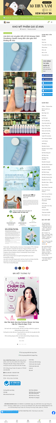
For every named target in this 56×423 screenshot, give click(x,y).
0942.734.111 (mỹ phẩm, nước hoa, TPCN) (49, 90)
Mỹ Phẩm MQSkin (33, 390)
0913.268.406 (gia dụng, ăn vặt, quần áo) (49, 83)
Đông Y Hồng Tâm (46, 125)
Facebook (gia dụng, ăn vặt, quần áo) (49, 75)
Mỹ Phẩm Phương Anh (47, 174)
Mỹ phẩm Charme (46, 146)
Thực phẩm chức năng (47, 44)
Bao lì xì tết (44, 52)
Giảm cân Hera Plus (46, 130)
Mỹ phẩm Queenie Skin (47, 177)
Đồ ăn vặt (44, 50)
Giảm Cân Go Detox (46, 128)
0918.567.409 (8, 17)
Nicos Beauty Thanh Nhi (47, 187)
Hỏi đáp (5, 392)
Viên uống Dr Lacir (46, 214)
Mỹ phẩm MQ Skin (46, 167)
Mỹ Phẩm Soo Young (34, 395)
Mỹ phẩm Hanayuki (46, 161)
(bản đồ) (42, 17)
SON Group (44, 203)
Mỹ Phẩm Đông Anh (46, 152)
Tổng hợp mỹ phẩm (31, 29)
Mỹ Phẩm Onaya (45, 172)
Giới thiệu (31, 359)
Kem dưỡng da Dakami (47, 138)
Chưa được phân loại (46, 123)
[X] (19, 268)
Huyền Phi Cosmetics (46, 135)
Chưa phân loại (45, 55)
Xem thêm (21, 340)
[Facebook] (16, 268)
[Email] (23, 268)
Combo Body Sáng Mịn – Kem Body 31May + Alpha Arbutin (47, 259)
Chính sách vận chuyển (34, 364)
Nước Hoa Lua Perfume (47, 194)
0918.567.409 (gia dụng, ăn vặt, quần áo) (49, 86)
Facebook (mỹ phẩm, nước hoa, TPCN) (49, 79)
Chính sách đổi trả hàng (35, 362)
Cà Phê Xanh (45, 118)
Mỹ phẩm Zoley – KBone (47, 182)
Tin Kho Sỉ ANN (45, 209)
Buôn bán (44, 115)
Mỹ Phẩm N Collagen (34, 397)
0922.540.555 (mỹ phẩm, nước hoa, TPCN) (49, 94)
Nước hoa (44, 42)
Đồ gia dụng (44, 47)
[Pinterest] (27, 268)
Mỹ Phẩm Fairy (45, 155)
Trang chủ (23, 29)
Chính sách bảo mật (34, 366)
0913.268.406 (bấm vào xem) (10, 411)
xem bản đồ (6, 370)
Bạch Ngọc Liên (45, 113)
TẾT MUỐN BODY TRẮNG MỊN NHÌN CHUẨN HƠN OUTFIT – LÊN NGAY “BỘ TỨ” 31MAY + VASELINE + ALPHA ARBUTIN (47, 227)
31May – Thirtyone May (47, 106)
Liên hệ (31, 368)
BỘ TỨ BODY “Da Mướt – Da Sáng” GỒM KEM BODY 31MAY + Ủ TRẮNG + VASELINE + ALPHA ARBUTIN (47, 235)
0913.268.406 (15, 17)
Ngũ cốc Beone (45, 184)
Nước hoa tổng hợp (46, 196)
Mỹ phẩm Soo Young (46, 179)
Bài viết (31, 370)
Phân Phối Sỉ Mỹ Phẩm (23, 410)
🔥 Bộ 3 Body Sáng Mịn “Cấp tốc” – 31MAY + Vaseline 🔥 (47, 243)
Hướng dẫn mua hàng (8, 390)
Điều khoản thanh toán (8, 394)
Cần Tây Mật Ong (46, 120)
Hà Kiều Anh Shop (46, 133)
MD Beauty (44, 143)
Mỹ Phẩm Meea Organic (47, 164)
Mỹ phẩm (44, 39)
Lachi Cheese (45, 141)
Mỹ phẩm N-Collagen (46, 169)
